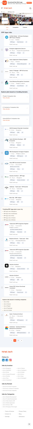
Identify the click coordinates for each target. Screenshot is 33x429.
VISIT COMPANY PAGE (25, 22)
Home (4, 12)
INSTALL (29, 2)
